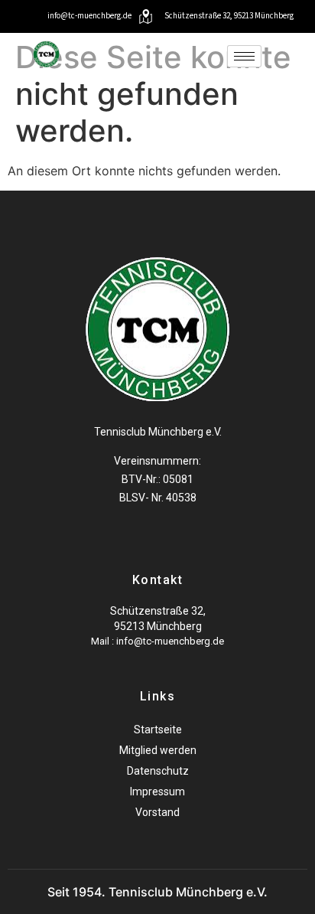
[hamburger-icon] (244, 56)
